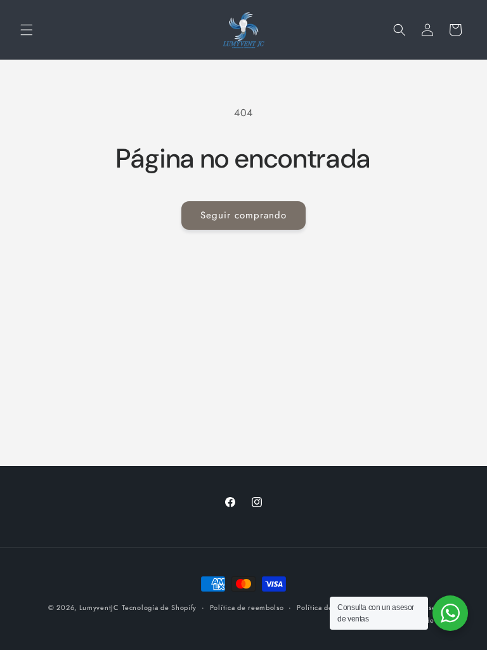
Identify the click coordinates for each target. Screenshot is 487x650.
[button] (27, 30)
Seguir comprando (243, 215)
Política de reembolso (247, 607)
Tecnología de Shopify (159, 607)
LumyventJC (99, 607)
